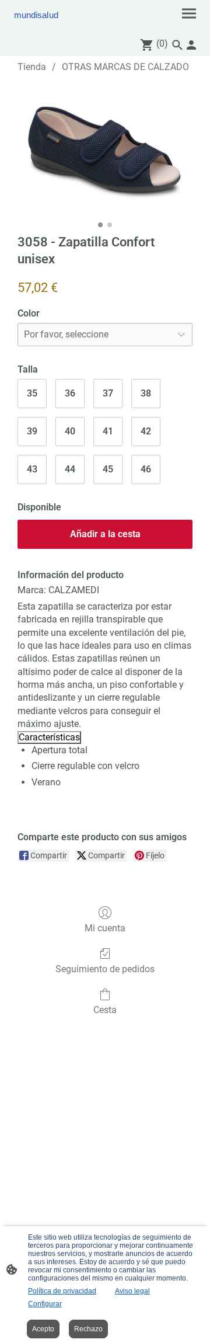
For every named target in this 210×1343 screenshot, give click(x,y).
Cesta (105, 1009)
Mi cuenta (105, 928)
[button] (177, 45)
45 (108, 469)
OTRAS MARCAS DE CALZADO (125, 66)
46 (146, 469)
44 (70, 469)
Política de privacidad (62, 1291)
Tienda (32, 66)
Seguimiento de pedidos (105, 969)
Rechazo (88, 1329)
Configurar (45, 1304)
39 (32, 431)
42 (146, 431)
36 (70, 393)
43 (32, 469)
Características (49, 737)
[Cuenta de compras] (191, 45)
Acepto (43, 1329)
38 (146, 393)
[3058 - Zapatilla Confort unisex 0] (105, 151)
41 (108, 431)
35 (32, 393)
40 (70, 431)
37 (108, 393)
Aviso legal (132, 1291)
